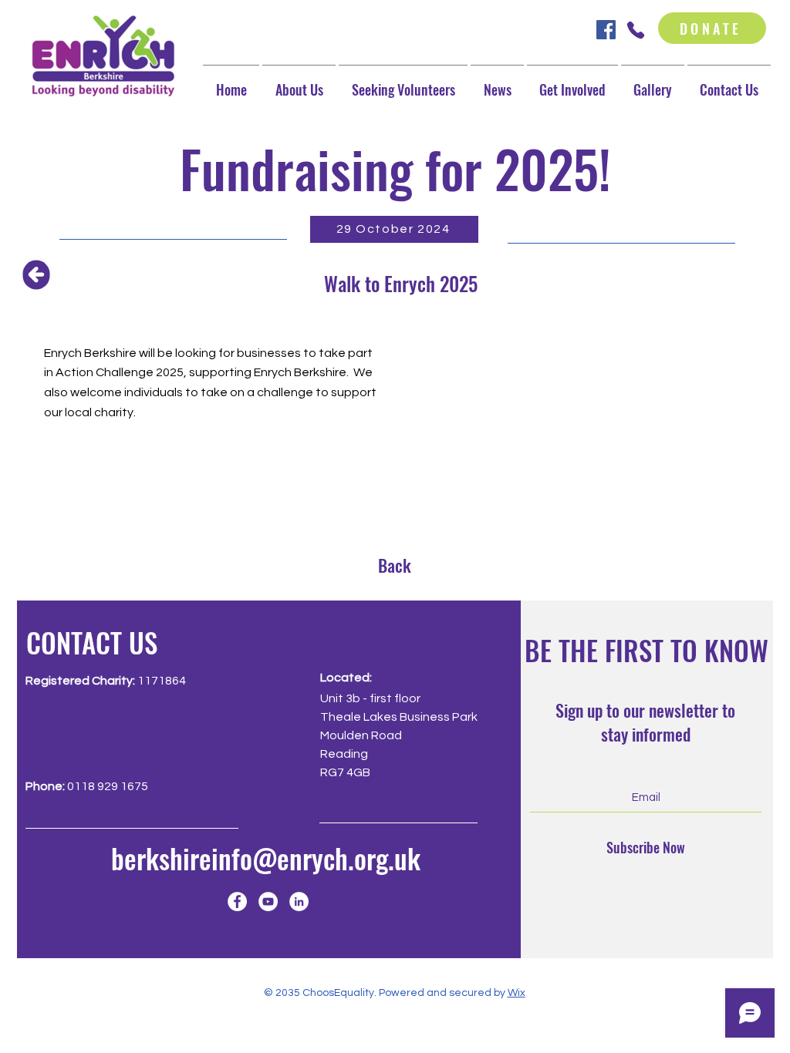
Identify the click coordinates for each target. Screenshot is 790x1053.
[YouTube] (268, 901)
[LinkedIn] (299, 901)
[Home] (36, 274)
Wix (516, 992)
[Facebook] (237, 901)
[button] (572, 83)
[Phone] (635, 29)
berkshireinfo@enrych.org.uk (265, 858)
